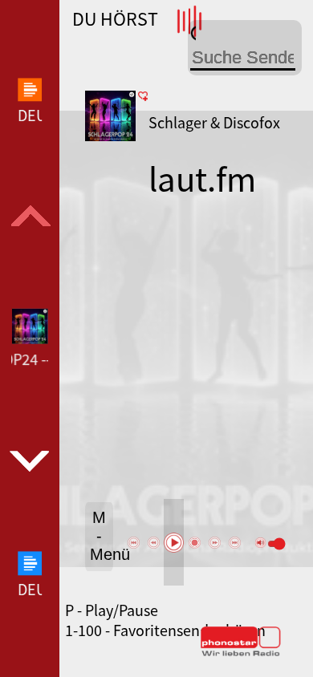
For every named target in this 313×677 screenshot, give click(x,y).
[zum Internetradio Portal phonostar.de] (241, 653)
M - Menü (101, 536)
